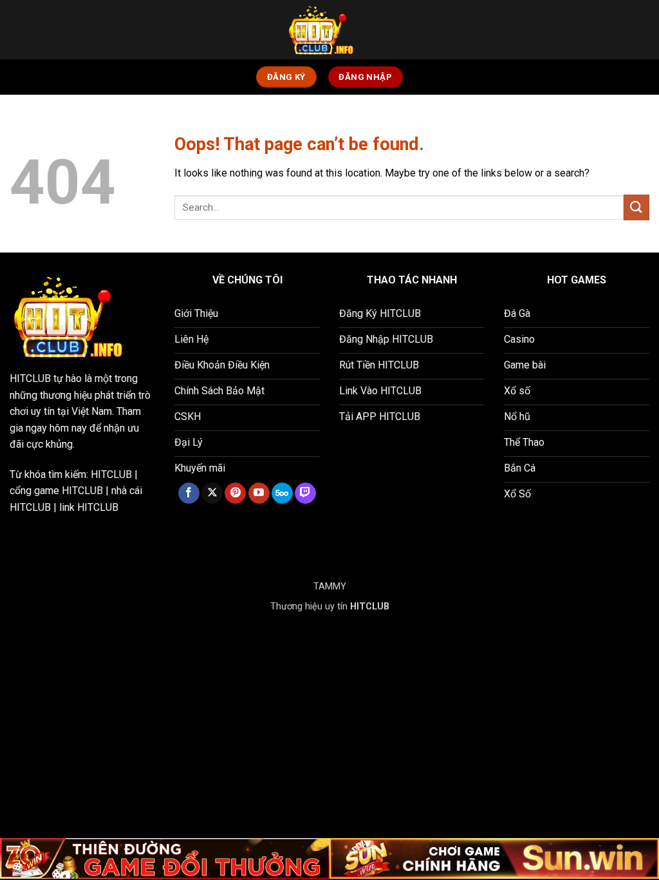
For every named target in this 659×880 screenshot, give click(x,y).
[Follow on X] (212, 493)
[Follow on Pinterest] (235, 493)
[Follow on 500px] (282, 493)
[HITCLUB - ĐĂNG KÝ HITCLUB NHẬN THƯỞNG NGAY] (329, 29)
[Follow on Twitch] (305, 493)
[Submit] (636, 207)
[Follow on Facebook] (189, 493)
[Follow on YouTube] (259, 493)
